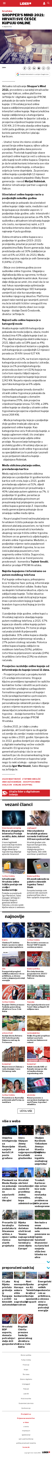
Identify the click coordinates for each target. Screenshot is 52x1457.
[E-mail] (38, 68)
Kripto (26, 1370)
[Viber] (48, 68)
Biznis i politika (26, 1355)
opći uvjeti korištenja (26, 1439)
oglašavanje (26, 1435)
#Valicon (7, 785)
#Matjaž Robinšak (11, 782)
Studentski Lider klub (26, 1403)
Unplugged (26, 1384)
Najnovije (14, 916)
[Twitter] (29, 68)
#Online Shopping (22, 785)
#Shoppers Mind (31, 782)
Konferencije (26, 1408)
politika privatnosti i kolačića (26, 1443)
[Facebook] (24, 68)
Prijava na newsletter (26, 1418)
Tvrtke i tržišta (26, 1360)
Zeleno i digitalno (26, 1379)
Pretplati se (26, 1414)
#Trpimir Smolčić (31, 779)
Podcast (26, 1389)
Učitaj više (26, 1111)
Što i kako (26, 1374)
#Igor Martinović (11, 779)
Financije (26, 1365)
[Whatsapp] (43, 68)
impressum (26, 1431)
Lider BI (26, 1394)
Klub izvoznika (26, 1399)
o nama (26, 1426)
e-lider (26, 1422)
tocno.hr (26, 1447)
